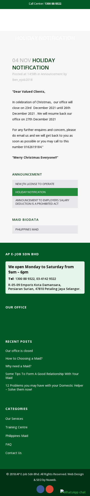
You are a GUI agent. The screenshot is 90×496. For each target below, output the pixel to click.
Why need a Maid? (18, 366)
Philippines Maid (27, 229)
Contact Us (13, 453)
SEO (39, 480)
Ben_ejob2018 (22, 80)
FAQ (8, 444)
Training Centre (16, 427)
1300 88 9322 (53, 3)
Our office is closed (19, 351)
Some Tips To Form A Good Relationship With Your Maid (42, 376)
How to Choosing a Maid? (24, 358)
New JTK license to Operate (35, 184)
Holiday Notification (31, 192)
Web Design (76, 474)
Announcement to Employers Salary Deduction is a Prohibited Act (42, 202)
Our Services (14, 418)
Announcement (52, 74)
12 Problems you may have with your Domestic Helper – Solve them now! (44, 387)
